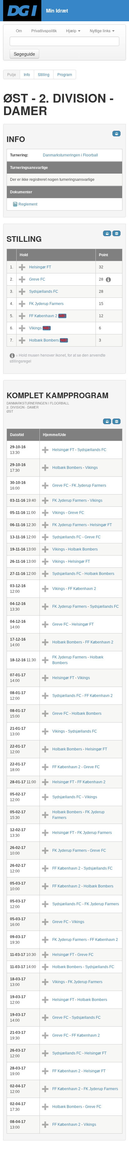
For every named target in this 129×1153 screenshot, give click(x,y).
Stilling (43, 74)
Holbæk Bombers (44, 340)
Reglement (27, 204)
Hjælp (71, 30)
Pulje (11, 74)
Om (19, 30)
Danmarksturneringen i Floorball (70, 155)
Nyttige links (100, 30)
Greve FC (37, 279)
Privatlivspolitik (44, 30)
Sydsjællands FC (43, 291)
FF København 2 (43, 316)
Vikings (35, 328)
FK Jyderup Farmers (46, 304)
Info (27, 74)
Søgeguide (24, 54)
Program (64, 74)
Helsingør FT (40, 267)
